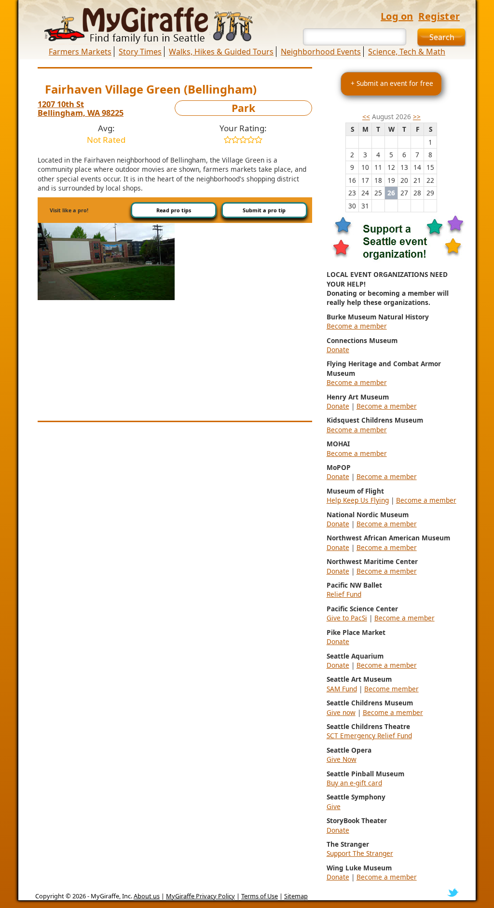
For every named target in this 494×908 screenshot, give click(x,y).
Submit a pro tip (264, 210)
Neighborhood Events (321, 51)
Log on (397, 16)
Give (334, 806)
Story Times (140, 51)
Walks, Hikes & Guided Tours (221, 51)
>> (417, 116)
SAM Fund (342, 688)
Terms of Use (259, 896)
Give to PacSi (347, 617)
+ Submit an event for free (392, 83)
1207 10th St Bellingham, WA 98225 (81, 108)
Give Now (342, 759)
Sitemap (296, 896)
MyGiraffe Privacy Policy (200, 896)
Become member (391, 688)
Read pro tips (173, 210)
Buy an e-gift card (354, 782)
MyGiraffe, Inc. (111, 896)
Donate (338, 349)
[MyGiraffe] (143, 25)
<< (366, 116)
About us (147, 896)
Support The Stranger (360, 853)
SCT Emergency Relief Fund (369, 735)
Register (439, 16)
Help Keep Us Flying (358, 500)
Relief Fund (344, 594)
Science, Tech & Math (406, 51)
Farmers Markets (80, 51)
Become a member (357, 325)
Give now (341, 712)
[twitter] (453, 892)
